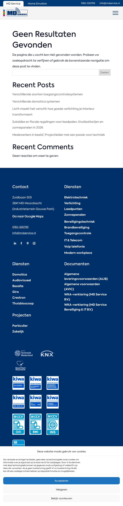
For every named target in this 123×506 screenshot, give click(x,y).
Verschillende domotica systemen (36, 101)
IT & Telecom (73, 240)
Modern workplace (78, 253)
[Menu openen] (115, 13)
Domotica (19, 274)
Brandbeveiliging (76, 227)
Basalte (17, 286)
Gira (15, 292)
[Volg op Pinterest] (27, 243)
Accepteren (61, 480)
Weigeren (61, 489)
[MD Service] (15, 12)
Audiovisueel (21, 280)
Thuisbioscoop (23, 303)
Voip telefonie (74, 246)
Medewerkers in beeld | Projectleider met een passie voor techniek (58, 135)
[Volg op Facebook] (21, 243)
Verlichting (72, 203)
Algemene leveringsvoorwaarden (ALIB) (86, 276)
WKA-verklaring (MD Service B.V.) (85, 296)
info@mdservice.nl (24, 233)
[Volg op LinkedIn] (14, 243)
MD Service (13, 3)
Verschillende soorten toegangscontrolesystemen (47, 94)
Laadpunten (73, 209)
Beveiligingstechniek (79, 222)
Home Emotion (37, 3)
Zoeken (104, 72)
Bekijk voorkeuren (61, 498)
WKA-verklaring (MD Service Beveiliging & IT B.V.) (85, 307)
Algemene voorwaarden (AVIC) (82, 286)
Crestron (18, 298)
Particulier (20, 326)
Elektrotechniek (76, 197)
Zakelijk (18, 331)
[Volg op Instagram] (34, 243)
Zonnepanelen (75, 215)
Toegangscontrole (77, 233)
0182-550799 (20, 227)
